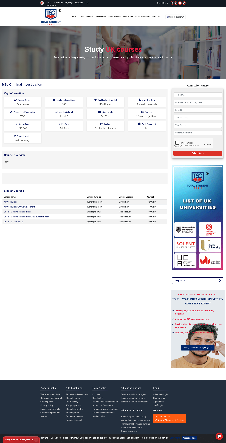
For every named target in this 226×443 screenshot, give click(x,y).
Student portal (72, 412)
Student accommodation (103, 412)
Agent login (158, 401)
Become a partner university (133, 416)
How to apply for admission (105, 401)
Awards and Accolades (131, 427)
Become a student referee (133, 398)
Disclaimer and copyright (51, 398)
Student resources (74, 416)
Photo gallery (72, 401)
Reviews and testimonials (78, 394)
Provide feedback (74, 420)
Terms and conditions (50, 394)
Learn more (175, 438)
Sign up (165, 3)
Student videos (73, 398)
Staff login (158, 405)
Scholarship (97, 398)
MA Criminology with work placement (19, 207)
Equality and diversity (50, 409)
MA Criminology (10, 202)
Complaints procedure (50, 412)
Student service (142, 17)
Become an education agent (133, 394)
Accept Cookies (189, 438)
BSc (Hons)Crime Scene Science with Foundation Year (26, 217)
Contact (156, 17)
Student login (159, 398)
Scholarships (114, 17)
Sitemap (44, 416)
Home (74, 17)
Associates (128, 17)
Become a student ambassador (135, 401)
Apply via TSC (180, 281)
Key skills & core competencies (135, 420)
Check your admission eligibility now (197, 348)
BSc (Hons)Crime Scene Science (17, 212)
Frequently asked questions (105, 409)
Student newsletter (74, 409)
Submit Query (198, 153)
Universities (100, 17)
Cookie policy (46, 401)
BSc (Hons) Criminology (13, 222)
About (81, 17)
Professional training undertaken (135, 424)
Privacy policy (46, 405)
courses (89, 17)
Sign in (159, 3)
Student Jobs (98, 416)
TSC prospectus (73, 405)
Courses (96, 394)
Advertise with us (129, 431)
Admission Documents (102, 405)
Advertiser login (160, 394)
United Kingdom (176, 17)
